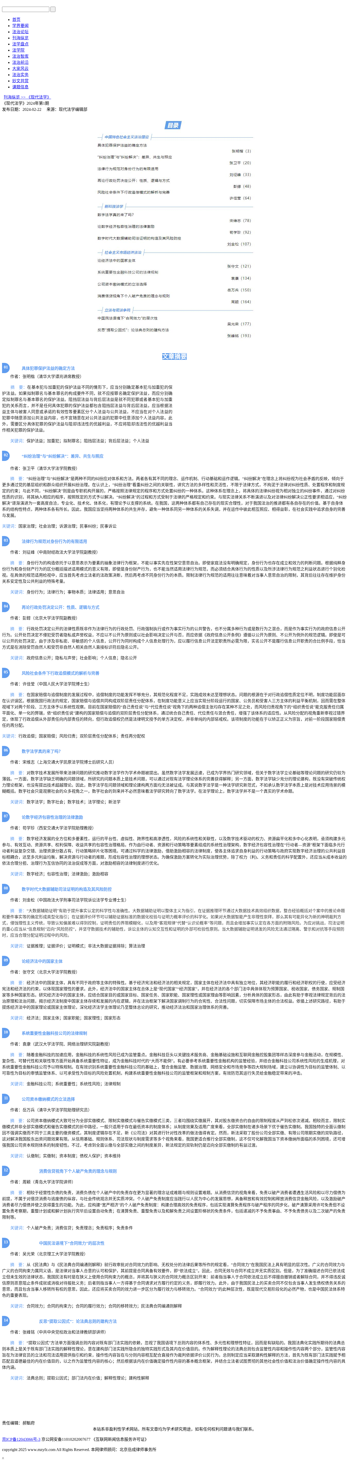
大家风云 (20, 68)
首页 (16, 19)
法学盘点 (20, 44)
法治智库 (20, 56)
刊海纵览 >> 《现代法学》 (27, 97)
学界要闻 (20, 25)
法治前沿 (20, 62)
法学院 (18, 50)
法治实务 (20, 75)
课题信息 (20, 87)
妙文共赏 (20, 81)
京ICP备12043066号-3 (21, 1439)
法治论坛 (20, 32)
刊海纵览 (20, 38)
